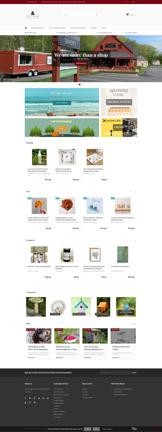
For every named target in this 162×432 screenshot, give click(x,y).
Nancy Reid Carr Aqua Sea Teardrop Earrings (93, 219)
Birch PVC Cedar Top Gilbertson (39, 266)
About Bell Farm (58, 389)
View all (133, 324)
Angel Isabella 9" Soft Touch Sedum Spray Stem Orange (38, 219)
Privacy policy (57, 397)
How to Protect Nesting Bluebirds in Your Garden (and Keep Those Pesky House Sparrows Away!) (94, 348)
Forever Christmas (37, 28)
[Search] (97, 15)
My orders (85, 392)
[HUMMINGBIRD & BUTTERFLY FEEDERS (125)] (126, 306)
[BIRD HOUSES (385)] (81, 306)
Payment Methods (59, 400)
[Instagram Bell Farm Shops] (34, 398)
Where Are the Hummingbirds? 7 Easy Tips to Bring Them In (66, 348)
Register (84, 389)
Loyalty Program (132, 33)
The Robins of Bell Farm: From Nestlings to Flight (38, 348)
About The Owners (59, 392)
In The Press (57, 417)
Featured (30, 240)
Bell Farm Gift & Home (78, 28)
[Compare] (126, 2)
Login (133, 2)
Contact (103, 28)
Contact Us (57, 406)
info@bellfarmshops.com (121, 394)
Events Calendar (58, 414)
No (96, 429)
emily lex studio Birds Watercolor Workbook (64, 170)
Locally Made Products (105, 33)
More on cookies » (108, 429)
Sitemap (56, 408)
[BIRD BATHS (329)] (36, 306)
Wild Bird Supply (32, 33)
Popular (29, 142)
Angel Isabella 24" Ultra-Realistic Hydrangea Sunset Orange (66, 219)
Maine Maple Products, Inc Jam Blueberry (67, 268)
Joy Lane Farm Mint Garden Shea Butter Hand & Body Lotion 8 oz (38, 170)
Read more (31, 357)
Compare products (87, 397)
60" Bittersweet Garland (120, 266)
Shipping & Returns (59, 403)
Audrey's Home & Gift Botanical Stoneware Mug (122, 219)
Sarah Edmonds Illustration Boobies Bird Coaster (93, 170)
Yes (88, 429)
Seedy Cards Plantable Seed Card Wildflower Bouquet (94, 268)
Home (25, 28)
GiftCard (94, 28)
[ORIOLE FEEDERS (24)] (103, 306)
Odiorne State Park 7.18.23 (121, 348)
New (28, 191)
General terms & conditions (61, 394)
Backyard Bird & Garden (57, 28)
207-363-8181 (33, 2)
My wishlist (85, 394)
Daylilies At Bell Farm (60, 411)
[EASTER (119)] (58, 306)
